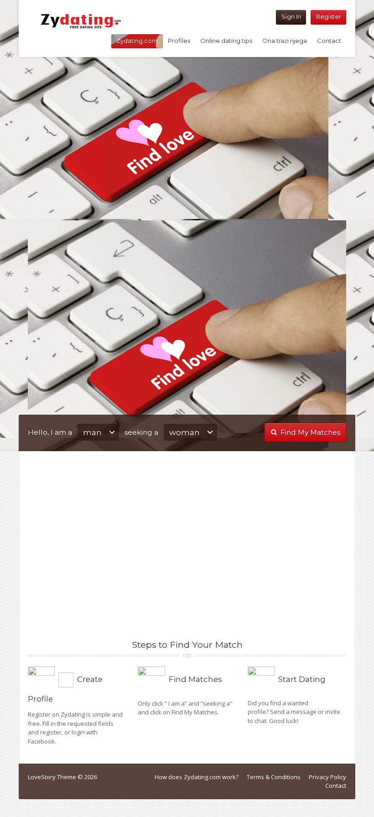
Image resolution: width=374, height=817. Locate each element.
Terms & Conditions (274, 777)
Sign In (291, 16)
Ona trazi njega (284, 40)
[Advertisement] (187, 139)
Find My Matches (310, 432)
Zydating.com (137, 40)
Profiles (179, 40)
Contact (329, 40)
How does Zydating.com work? (197, 777)
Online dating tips (226, 40)
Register (328, 16)
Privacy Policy (327, 777)
